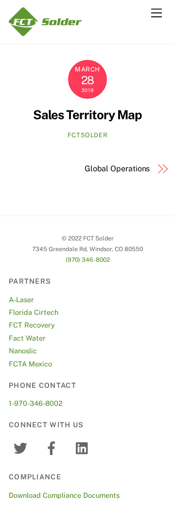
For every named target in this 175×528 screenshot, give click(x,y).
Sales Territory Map (87, 115)
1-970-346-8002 (36, 403)
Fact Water (27, 338)
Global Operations (117, 168)
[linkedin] (84, 447)
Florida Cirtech (33, 312)
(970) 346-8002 (88, 259)
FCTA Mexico (30, 364)
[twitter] (22, 447)
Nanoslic (23, 350)
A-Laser (21, 299)
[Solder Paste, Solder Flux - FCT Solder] (45, 31)
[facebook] (53, 447)
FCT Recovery (32, 325)
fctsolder (88, 135)
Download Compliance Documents (64, 495)
